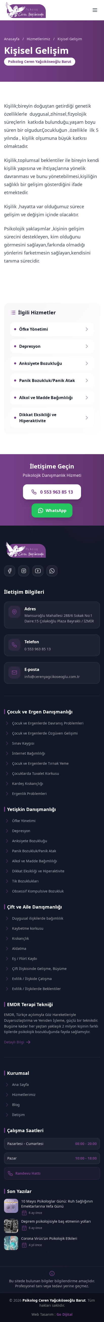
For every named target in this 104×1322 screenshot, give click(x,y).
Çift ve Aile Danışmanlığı (34, 907)
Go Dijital (64, 1314)
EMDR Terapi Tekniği (30, 1004)
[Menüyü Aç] (95, 10)
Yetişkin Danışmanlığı (31, 809)
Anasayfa (11, 38)
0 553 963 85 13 (37, 649)
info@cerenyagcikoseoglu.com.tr (52, 676)
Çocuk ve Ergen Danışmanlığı (39, 712)
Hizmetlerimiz (38, 38)
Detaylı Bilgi (14, 1042)
